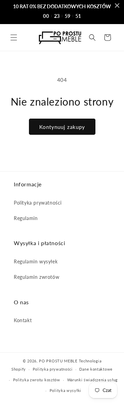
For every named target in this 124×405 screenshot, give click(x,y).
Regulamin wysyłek (36, 261)
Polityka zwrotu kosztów (36, 379)
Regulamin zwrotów (36, 277)
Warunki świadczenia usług (92, 379)
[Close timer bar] (117, 5)
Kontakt (23, 320)
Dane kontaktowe (96, 369)
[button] (13, 37)
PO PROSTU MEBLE (58, 361)
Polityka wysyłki (65, 390)
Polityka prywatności (38, 203)
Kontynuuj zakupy (62, 127)
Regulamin (26, 218)
